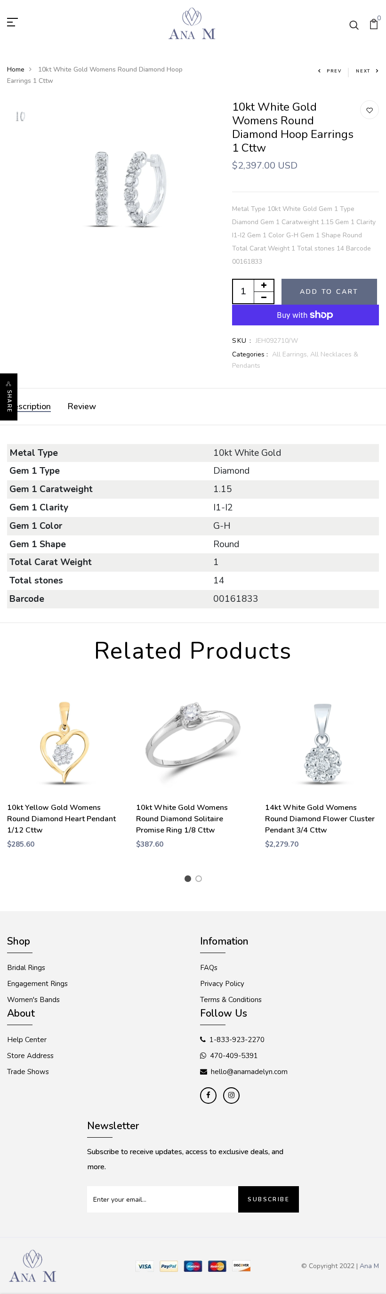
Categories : (250, 354)
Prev (334, 71)
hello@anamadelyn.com (249, 1071)
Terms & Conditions (231, 999)
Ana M (369, 1266)
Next (363, 71)
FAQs (208, 967)
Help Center (27, 1039)
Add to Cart (329, 291)
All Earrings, (291, 354)
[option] (20, 117)
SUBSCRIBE (269, 1199)
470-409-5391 (234, 1055)
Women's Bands (33, 999)
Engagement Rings (37, 983)
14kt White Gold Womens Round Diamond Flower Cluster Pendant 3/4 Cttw (320, 818)
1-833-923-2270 (237, 1039)
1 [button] (189, 880)
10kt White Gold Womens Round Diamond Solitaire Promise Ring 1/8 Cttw (182, 818)
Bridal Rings (26, 967)
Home (15, 69)
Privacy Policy (222, 983)
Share (9, 401)
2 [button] (200, 880)
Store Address (30, 1055)
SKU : (241, 340)
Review (81, 406)
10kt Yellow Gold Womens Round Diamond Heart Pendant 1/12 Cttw (61, 818)
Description (29, 406)
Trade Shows (28, 1071)
